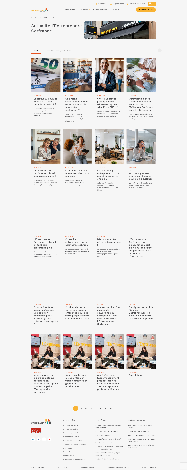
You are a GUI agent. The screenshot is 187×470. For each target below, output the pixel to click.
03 (86, 408)
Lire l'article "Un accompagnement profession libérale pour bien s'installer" (140, 132)
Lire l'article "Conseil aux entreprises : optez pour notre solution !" (77, 200)
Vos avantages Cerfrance (72, 433)
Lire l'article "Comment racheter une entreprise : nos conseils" (77, 131)
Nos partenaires (69, 452)
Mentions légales (87, 467)
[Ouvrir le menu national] (152, 4)
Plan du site (62, 467)
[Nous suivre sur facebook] (39, 439)
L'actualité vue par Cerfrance (106, 431)
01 (76, 408)
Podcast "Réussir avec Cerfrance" (108, 439)
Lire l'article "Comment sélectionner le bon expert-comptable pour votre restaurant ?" (77, 61)
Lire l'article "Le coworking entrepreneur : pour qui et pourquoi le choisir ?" (109, 132)
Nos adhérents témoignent (73, 440)
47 (101, 408)
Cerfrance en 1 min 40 (71, 437)
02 (81, 408)
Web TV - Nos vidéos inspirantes (107, 443)
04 (91, 408)
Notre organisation (70, 429)
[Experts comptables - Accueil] (36, 431)
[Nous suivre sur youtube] (49, 439)
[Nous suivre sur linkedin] (33, 439)
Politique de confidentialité (118, 467)
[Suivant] (160, 50)
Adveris (153, 467)
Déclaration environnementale (74, 459)
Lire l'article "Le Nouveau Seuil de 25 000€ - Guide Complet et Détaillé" (45, 60)
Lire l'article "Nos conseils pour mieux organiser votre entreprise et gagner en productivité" (77, 337)
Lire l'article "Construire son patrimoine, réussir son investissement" (42, 132)
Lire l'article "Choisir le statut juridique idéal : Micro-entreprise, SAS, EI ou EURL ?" (109, 61)
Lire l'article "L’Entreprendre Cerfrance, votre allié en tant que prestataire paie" (43, 201)
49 (111, 408)
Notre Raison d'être (70, 425)
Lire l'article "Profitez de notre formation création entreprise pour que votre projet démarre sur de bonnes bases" (76, 270)
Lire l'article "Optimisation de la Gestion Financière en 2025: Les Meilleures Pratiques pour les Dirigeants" (139, 62)
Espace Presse (68, 456)
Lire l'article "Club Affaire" (136, 335)
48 (106, 408)
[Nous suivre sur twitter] (44, 439)
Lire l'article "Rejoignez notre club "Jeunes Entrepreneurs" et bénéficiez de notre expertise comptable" (141, 269)
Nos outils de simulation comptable (141, 435)
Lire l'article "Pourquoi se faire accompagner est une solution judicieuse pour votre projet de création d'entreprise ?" (43, 270)
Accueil (33, 18)
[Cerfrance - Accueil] (39, 10)
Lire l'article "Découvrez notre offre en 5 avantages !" (108, 200)
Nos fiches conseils (102, 435)
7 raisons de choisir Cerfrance (74, 444)
